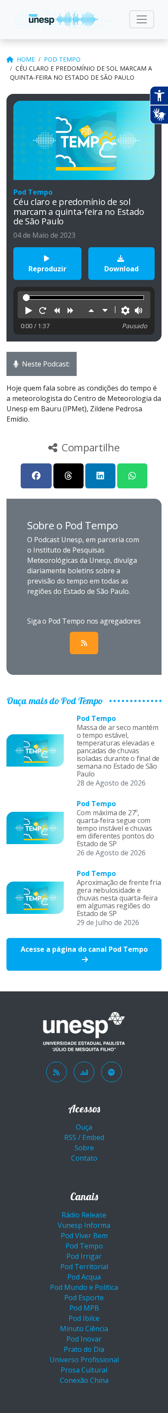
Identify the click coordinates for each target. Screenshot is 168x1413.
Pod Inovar (84, 1339)
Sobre (84, 1147)
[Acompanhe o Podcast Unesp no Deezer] (84, 1072)
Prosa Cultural (84, 1370)
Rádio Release (84, 1215)
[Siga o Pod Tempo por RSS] (84, 643)
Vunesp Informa (84, 1225)
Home (26, 59)
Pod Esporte (84, 1297)
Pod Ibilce (84, 1318)
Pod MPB (84, 1308)
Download (121, 268)
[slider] (26, 297)
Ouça (84, 1127)
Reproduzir (47, 268)
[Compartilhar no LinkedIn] (100, 475)
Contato (84, 1158)
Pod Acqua (84, 1277)
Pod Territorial (84, 1266)
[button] (28, 311)
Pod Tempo (62, 59)
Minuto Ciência (84, 1328)
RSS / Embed (84, 1137)
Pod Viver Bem (84, 1235)
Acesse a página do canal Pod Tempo (84, 949)
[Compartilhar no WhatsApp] (132, 475)
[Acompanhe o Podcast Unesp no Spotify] (111, 1072)
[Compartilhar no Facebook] (36, 475)
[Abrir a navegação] (141, 19)
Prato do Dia (84, 1349)
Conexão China (84, 1380)
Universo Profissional (84, 1359)
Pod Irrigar (84, 1256)
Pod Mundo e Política (84, 1287)
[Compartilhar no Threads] (68, 475)
